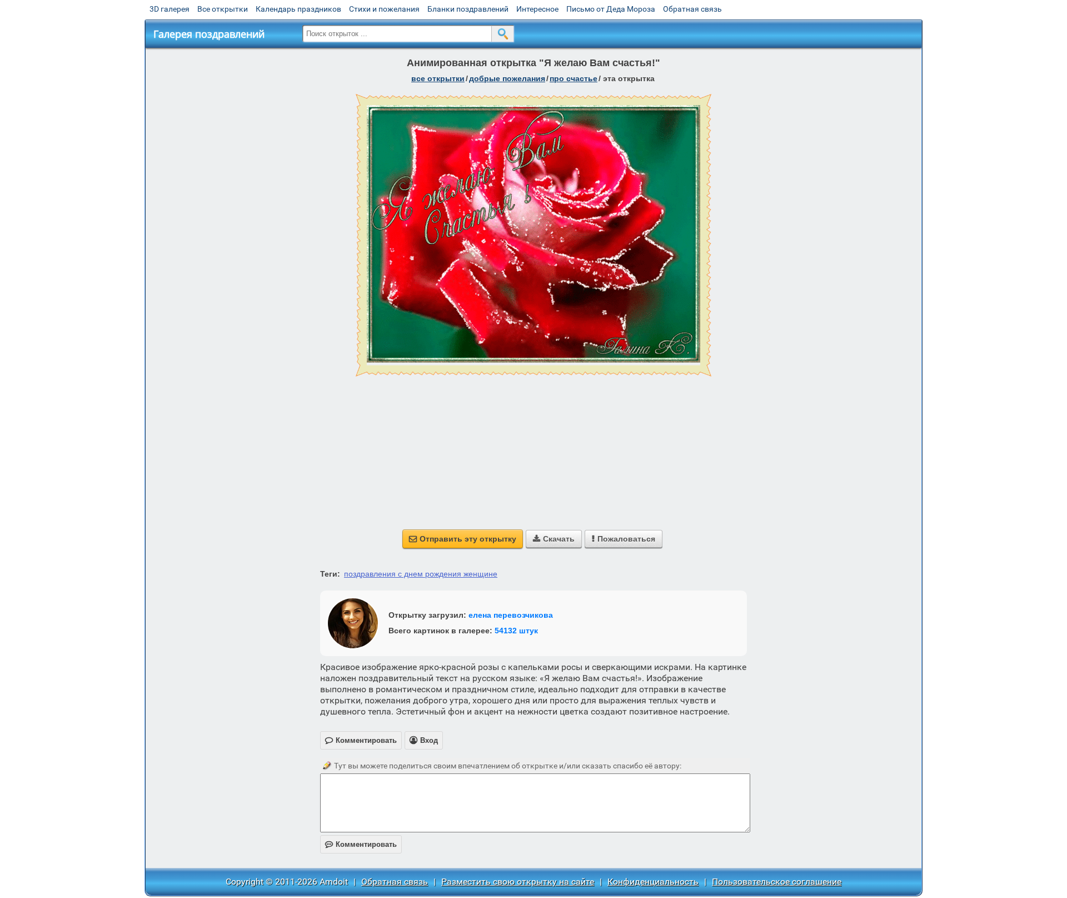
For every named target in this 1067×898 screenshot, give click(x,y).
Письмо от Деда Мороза (610, 8)
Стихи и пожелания (384, 8)
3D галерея (169, 8)
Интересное (537, 8)
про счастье (573, 78)
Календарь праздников (298, 8)
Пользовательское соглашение (776, 881)
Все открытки (222, 8)
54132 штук (516, 630)
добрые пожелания (507, 78)
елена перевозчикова (510, 615)
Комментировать (361, 844)
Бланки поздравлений (467, 8)
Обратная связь (692, 8)
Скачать (554, 538)
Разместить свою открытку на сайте (517, 881)
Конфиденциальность (653, 881)
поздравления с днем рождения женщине (420, 573)
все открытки (438, 78)
